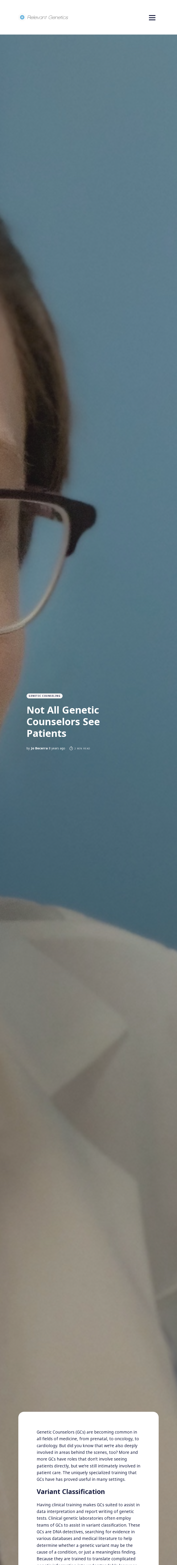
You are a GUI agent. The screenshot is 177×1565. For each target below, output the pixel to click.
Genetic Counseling (44, 695)
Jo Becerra (39, 748)
